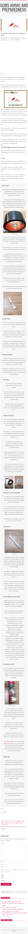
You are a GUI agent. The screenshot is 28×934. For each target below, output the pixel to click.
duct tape (6, 241)
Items (19, 38)
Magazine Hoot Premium (17, 929)
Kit (21, 38)
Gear (16, 38)
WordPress (14, 931)
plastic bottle (7, 743)
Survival (7, 40)
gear (21, 122)
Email (2, 864)
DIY (14, 38)
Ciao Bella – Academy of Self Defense (11, 901)
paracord (12, 452)
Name (2, 861)
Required (3, 40)
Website (2, 867)
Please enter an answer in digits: (2, 876)
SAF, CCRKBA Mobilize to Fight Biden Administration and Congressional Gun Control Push (12, 822)
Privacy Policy (4, 929)
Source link (3, 812)
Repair (24, 38)
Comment (3, 844)
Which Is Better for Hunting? (9, 907)
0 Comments (17, 40)
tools (8, 161)
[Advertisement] (14, 58)
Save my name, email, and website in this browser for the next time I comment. (14, 870)
